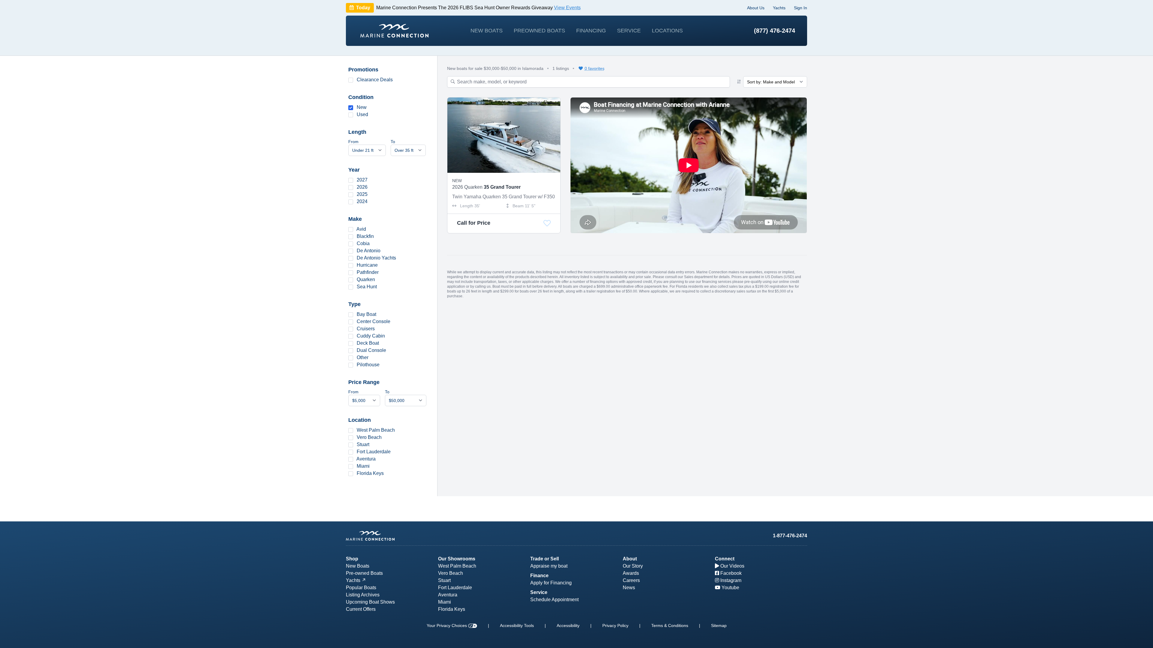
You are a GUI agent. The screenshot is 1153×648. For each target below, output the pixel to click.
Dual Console (371, 350)
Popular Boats (361, 587)
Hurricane (367, 265)
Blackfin (365, 236)
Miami (363, 466)
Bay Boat (366, 314)
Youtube (729, 587)
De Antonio (368, 250)
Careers (631, 580)
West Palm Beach (376, 430)
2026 (362, 187)
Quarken (366, 279)
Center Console (373, 321)
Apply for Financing (551, 582)
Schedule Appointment (554, 599)
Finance (539, 575)
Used (362, 114)
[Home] (394, 31)
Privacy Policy (615, 625)
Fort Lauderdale (374, 451)
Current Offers (361, 609)
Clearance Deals (375, 79)
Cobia (363, 243)
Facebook (730, 573)
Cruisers (366, 328)
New (362, 107)
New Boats (487, 31)
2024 (362, 201)
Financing (591, 31)
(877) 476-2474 (774, 30)
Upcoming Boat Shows (370, 601)
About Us (755, 7)
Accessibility (568, 625)
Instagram (730, 580)
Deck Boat (368, 343)
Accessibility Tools (517, 625)
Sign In (800, 7)
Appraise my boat (548, 565)
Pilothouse (368, 364)
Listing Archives (363, 594)
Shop (352, 558)
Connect (724, 558)
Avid (361, 229)
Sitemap (719, 625)
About (630, 558)
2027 (362, 179)
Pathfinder (368, 272)
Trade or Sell (544, 558)
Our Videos (731, 565)
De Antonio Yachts (376, 257)
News (629, 587)
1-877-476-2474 (790, 535)
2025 (362, 194)
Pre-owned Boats (364, 573)
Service (629, 31)
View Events (567, 7)
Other (362, 357)
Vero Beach (369, 437)
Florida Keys (370, 473)
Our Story (633, 565)
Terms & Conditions (669, 625)
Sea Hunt (367, 286)
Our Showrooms (456, 558)
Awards (631, 573)
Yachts (779, 7)
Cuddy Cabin (371, 335)
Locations (667, 31)
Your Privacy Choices (447, 625)
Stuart (363, 444)
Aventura (366, 458)
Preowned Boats (539, 31)
